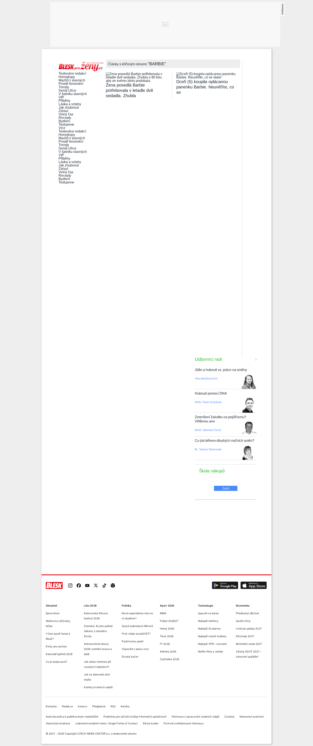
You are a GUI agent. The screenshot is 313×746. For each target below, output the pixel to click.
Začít (225, 488)
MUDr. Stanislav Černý (208, 430)
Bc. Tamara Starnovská (208, 449)
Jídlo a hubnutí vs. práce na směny (221, 370)
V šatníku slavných (73, 94)
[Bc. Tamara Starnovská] (248, 453)
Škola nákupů (212, 471)
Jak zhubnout (69, 107)
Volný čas (66, 114)
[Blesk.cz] (54, 586)
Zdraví (63, 111)
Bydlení (64, 121)
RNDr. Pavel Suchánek (208, 402)
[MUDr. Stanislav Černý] (249, 429)
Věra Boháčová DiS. (206, 378)
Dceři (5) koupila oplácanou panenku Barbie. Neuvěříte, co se (205, 87)
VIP (61, 97)
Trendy (64, 87)
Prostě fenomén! (71, 83)
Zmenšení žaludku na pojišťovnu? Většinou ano (220, 419)
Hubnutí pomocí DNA (211, 393)
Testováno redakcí (72, 73)
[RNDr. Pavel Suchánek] (249, 406)
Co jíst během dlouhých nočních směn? (224, 440)
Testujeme (66, 124)
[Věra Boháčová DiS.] (249, 382)
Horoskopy (67, 77)
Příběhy (64, 100)
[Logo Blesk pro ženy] (81, 67)
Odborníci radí (208, 359)
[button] (225, 585)
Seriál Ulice (67, 90)
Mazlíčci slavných (72, 80)
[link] (70, 586)
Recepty (65, 117)
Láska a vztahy (70, 104)
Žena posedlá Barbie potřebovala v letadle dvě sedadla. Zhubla (129, 90)
